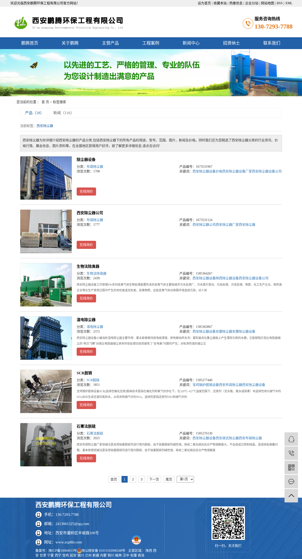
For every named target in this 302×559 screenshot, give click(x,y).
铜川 (111, 555)
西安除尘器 (247, 224)
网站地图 (267, 3)
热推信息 (236, 3)
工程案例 (150, 43)
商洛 (141, 555)
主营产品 (110, 43)
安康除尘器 (224, 331)
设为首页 (204, 3)
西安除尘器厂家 (227, 224)
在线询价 (86, 191)
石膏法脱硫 (86, 426)
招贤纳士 (231, 43)
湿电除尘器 (86, 320)
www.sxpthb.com (68, 542)
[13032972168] (291, 453)
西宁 (58, 555)
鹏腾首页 (29, 43)
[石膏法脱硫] (46, 445)
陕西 (149, 550)
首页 (113, 479)
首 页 (45, 102)
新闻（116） (63, 113)
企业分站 (251, 3)
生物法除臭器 (88, 266)
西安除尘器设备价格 (207, 171)
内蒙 (103, 555)
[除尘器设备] (46, 178)
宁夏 (50, 555)
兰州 (88, 555)
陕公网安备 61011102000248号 (103, 550)
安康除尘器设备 (243, 331)
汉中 (126, 555)
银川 (80, 555)
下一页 (154, 479)
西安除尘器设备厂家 (237, 171)
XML (289, 3)
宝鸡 (65, 555)
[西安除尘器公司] (46, 231)
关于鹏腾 (70, 43)
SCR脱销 (84, 373)
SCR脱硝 (93, 380)
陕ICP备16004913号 (63, 550)
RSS (280, 3)
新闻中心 (191, 43)
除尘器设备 (86, 160)
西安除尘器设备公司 (267, 171)
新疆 (95, 555)
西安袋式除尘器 (227, 438)
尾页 (169, 479)
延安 (73, 555)
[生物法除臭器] (46, 285)
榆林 (118, 555)
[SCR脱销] (46, 391)
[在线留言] (291, 481)
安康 (133, 555)
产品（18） (34, 113)
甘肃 (43, 555)
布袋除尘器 (95, 166)
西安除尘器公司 (90, 213)
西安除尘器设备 (204, 278)
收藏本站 (220, 3)
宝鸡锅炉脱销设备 (206, 385)
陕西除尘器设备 (227, 278)
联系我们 (271, 43)
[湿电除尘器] (46, 338)
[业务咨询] (291, 439)
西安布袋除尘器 (230, 385)
